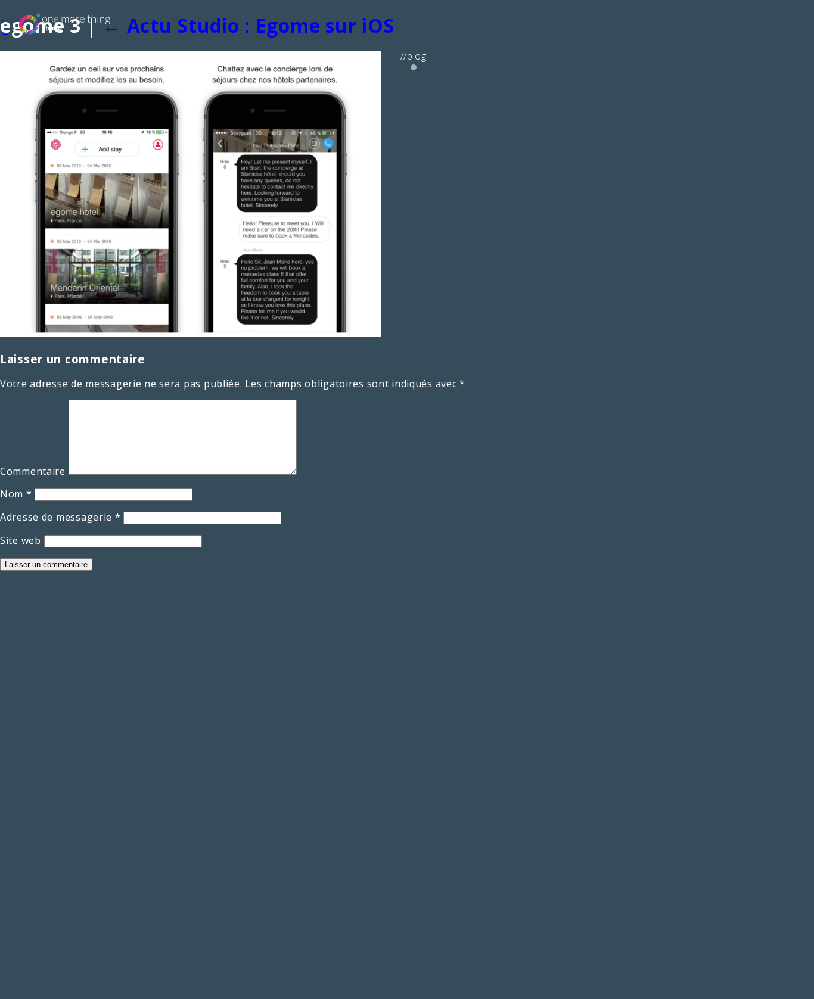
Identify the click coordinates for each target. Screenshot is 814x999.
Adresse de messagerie (60, 517)
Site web (20, 540)
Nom (16, 493)
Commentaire (33, 471)
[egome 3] (190, 333)
